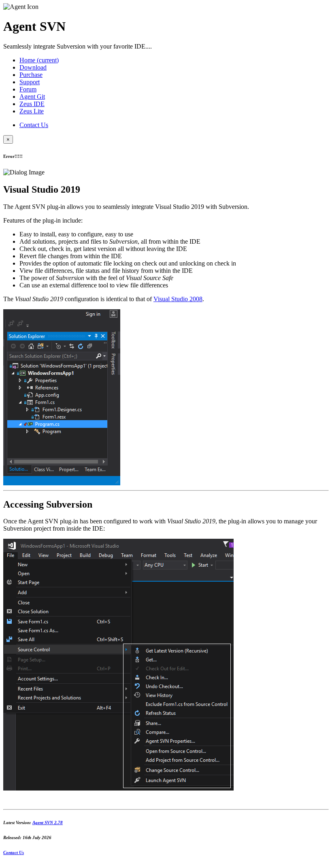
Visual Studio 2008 (177, 298)
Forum (27, 89)
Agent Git (32, 96)
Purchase (31, 74)
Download (33, 67)
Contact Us (33, 124)
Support (29, 82)
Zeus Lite (31, 111)
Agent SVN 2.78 (47, 822)
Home (39, 60)
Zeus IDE (32, 103)
